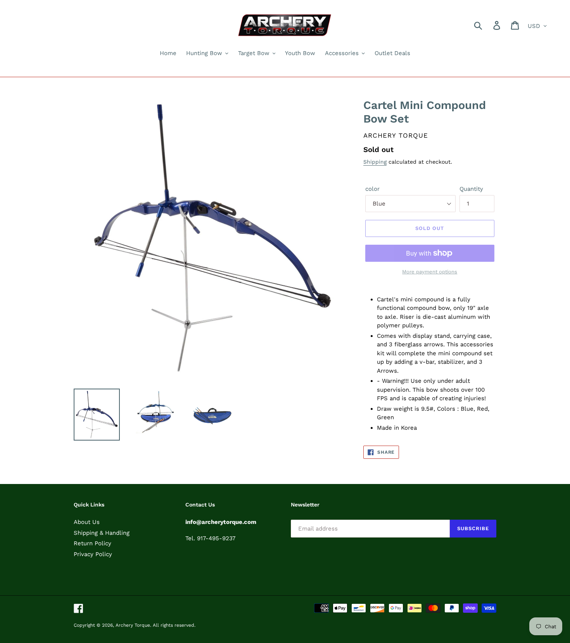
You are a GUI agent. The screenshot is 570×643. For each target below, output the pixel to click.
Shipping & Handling (102, 532)
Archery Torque (133, 625)
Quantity (471, 188)
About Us (87, 522)
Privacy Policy (93, 554)
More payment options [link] (429, 272)
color (372, 188)
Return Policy (92, 543)
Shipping (375, 162)
